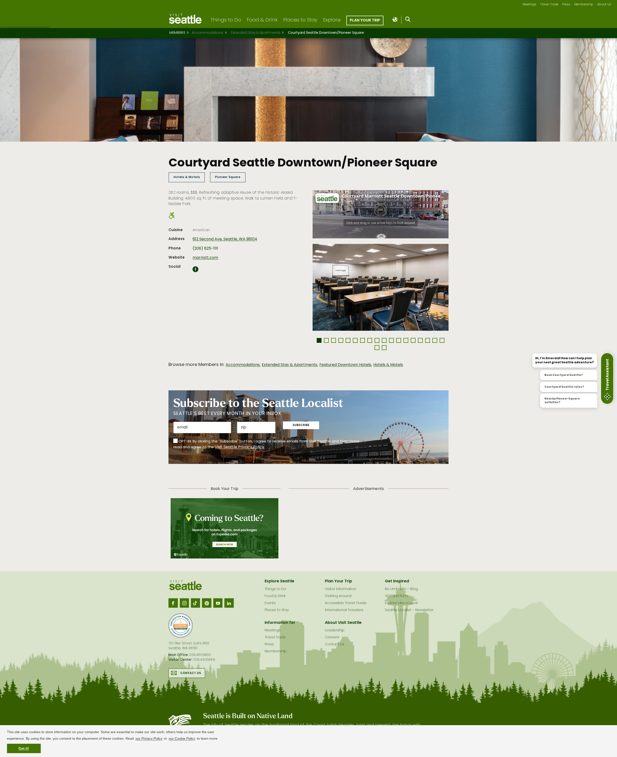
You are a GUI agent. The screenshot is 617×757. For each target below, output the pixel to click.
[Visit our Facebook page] (173, 602)
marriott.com (205, 258)
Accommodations (207, 33)
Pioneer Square (227, 177)
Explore (332, 20)
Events (270, 603)
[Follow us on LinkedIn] (229, 602)
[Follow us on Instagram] (184, 602)
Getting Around (338, 596)
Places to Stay (300, 20)
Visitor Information (340, 589)
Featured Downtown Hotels (345, 365)
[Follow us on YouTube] (217, 602)
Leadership (334, 630)
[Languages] (395, 20)
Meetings (529, 4)
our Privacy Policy (148, 738)
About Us (604, 4)
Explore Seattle (279, 581)
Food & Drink (262, 20)
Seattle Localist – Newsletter (409, 610)
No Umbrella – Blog (401, 589)
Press (566, 4)
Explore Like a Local (401, 603)
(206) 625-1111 (205, 249)
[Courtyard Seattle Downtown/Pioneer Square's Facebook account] (195, 271)
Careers (332, 637)
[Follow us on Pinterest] (206, 602)
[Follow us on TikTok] (195, 602)
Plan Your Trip (365, 20)
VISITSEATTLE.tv (396, 596)
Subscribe (301, 425)
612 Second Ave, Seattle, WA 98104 (225, 239)
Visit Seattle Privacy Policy (239, 447)
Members (177, 33)
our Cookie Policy (182, 738)
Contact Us (190, 673)
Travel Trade (549, 4)
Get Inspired (397, 581)
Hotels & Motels (187, 177)
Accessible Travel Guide (346, 603)
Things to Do (225, 20)
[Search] (408, 20)
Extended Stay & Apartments (255, 33)
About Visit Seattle (343, 623)
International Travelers (344, 610)
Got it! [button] (24, 748)
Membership (584, 4)
